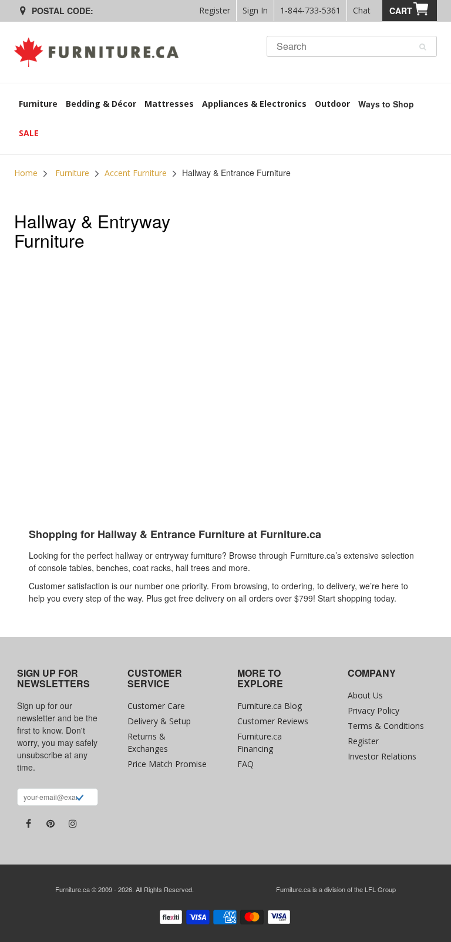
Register (214, 10)
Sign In (255, 10)
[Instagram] (73, 823)
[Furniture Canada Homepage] (100, 52)
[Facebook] (28, 823)
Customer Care (156, 705)
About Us (365, 695)
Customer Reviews (272, 721)
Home (26, 172)
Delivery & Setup (159, 721)
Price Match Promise (167, 763)
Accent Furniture (136, 172)
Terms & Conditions (386, 725)
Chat (362, 10)
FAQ (245, 763)
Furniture (72, 172)
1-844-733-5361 (310, 10)
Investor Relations (382, 756)
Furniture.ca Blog (269, 705)
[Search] (422, 47)
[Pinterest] (50, 823)
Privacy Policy (373, 710)
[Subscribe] (79, 798)
